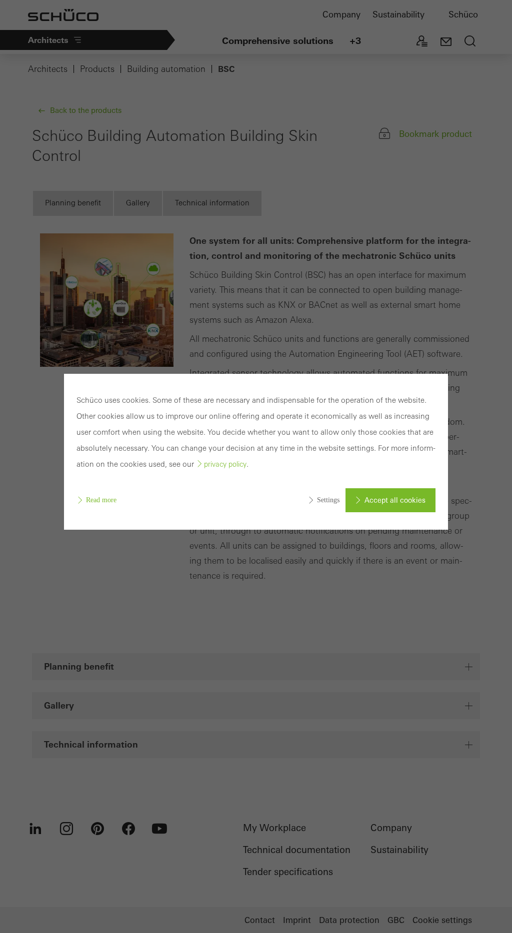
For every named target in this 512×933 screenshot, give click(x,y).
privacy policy (225, 464)
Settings (328, 500)
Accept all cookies (395, 500)
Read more (101, 500)
